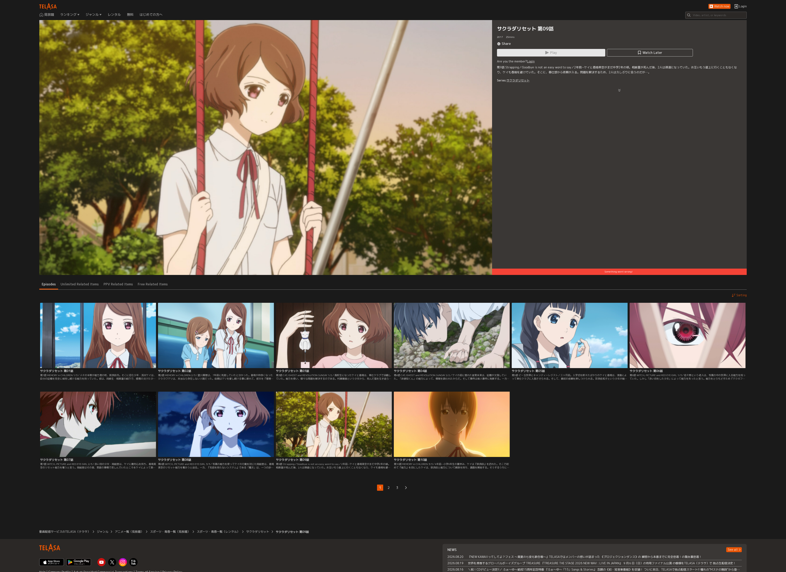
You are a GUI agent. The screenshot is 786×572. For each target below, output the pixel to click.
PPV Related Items (118, 284)
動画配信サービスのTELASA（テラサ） (64, 532)
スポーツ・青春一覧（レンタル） (218, 532)
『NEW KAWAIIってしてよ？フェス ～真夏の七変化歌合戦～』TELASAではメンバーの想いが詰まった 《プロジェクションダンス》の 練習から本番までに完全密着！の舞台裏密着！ (585, 557)
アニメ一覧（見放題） (129, 532)
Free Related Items (153, 284)
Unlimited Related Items (80, 284)
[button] (719, 6)
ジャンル (102, 532)
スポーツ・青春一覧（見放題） (170, 532)
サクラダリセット (518, 80)
